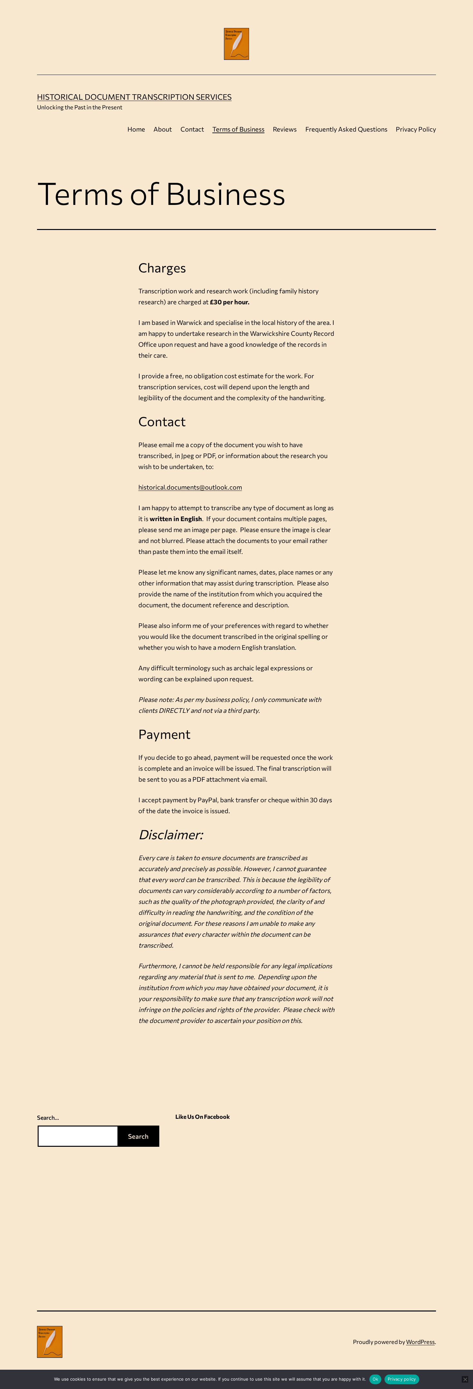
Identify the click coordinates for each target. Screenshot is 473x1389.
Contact (192, 129)
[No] (465, 1379)
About (162, 129)
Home (136, 129)
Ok (375, 1379)
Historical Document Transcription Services (134, 96)
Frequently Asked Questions (346, 129)
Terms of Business (238, 129)
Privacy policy (402, 1379)
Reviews (285, 129)
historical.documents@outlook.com (190, 487)
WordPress (420, 1341)
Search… (48, 1117)
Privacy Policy (416, 129)
